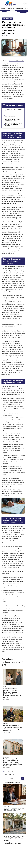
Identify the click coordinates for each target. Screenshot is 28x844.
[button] (23, 771)
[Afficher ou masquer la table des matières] (22, 105)
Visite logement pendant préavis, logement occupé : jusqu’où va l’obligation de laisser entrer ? (12, 693)
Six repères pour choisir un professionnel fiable (12, 120)
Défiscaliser (6, 806)
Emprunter (7, 18)
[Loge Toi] (10, 3)
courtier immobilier (9, 141)
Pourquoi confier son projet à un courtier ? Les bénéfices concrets (13, 124)
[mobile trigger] (2, 3)
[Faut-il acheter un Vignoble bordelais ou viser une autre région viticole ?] (13, 714)
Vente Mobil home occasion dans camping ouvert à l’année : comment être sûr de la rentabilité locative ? (14, 838)
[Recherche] (21, 3)
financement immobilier (16, 61)
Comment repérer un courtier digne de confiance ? (13, 115)
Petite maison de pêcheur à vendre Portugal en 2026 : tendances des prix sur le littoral (13, 762)
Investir (5, 723)
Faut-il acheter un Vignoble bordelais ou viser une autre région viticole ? (12, 728)
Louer (5, 686)
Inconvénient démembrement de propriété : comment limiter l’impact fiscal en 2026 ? (14, 809)
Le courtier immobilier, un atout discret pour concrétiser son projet (13, 110)
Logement (6, 757)
